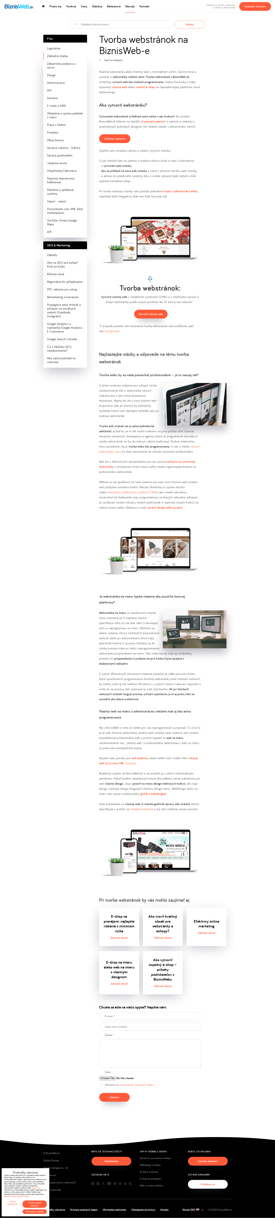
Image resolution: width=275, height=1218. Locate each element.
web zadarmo (139, 758)
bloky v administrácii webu (180, 191)
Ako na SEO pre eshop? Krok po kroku (62, 264)
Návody (130, 6)
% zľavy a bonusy (149, 1172)
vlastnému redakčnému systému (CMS (132, 492)
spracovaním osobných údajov (136, 1084)
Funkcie (71, 6)
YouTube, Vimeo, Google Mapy (62, 222)
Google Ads (36, 1188)
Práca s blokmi (56, 125)
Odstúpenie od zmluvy (143, 1209)
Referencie (114, 6)
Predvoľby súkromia (54, 1209)
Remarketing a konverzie (63, 297)
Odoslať (114, 1097)
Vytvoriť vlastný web (151, 314)
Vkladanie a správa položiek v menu (65, 115)
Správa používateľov (60, 155)
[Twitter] (103, 1184)
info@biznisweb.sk (141, 809)
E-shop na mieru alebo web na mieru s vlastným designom (119, 969)
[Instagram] (98, 1184)
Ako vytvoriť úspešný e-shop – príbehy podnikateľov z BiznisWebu (163, 969)
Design (51, 75)
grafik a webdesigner (154, 794)
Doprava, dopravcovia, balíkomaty (61, 180)
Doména (52, 98)
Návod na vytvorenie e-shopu (155, 1158)
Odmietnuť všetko (35, 1211)
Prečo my (56, 6)
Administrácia (56, 83)
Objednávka (111, 1161)
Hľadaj (190, 24)
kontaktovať (112, 331)
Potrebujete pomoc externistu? (59, 1182)
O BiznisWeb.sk (51, 1153)
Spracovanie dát (52, 1190)
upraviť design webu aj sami (164, 508)
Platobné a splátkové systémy (60, 191)
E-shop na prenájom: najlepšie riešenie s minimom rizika (119, 923)
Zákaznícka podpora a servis (61, 65)
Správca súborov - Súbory (63, 148)
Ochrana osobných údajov (84, 1209)
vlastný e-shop (145, 87)
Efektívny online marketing (206, 924)
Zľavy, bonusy (55, 140)
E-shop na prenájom (150, 1178)
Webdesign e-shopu (150, 1165)
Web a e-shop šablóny (151, 1185)
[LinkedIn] (125, 1184)
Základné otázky (57, 56)
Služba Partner (51, 1160)
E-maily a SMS (56, 106)
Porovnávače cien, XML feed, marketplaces (65, 211)
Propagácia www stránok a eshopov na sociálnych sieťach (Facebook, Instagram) (64, 310)
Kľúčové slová (55, 274)
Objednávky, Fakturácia (61, 171)
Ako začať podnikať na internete (61, 360)
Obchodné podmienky (114, 1209)
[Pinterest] (120, 1184)
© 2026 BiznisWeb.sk (220, 1209)
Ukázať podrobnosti (12, 1203)
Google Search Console (62, 339)
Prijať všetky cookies (34, 1204)
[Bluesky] (114, 1184)
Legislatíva (53, 48)
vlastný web (119, 87)
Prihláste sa (208, 1184)
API (49, 90)
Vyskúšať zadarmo (255, 6)
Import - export (56, 201)
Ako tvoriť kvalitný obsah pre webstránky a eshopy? (162, 923)
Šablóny (97, 6)
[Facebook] (93, 1184)
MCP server (49, 1175)
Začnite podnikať (208, 1161)
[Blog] (130, 1184)
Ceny (84, 6)
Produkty (52, 132)
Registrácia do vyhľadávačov (65, 282)
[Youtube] (109, 1184)
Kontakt (145, 6)
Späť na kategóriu (113, 60)
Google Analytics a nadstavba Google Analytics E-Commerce (64, 327)
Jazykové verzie (57, 163)
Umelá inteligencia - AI (55, 1168)
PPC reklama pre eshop (62, 289)
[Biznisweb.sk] (19, 6)
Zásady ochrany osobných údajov (16, 1196)
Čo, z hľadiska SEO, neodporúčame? (59, 348)
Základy (52, 255)
